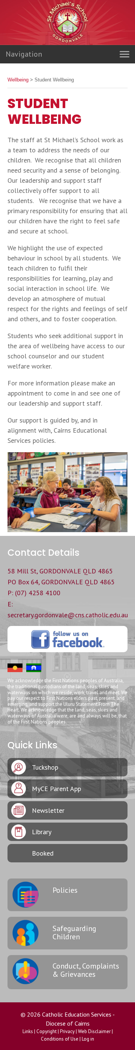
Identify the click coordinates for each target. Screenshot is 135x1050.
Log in (88, 1039)
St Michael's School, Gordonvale (67, 37)
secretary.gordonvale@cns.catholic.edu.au (68, 615)
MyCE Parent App (56, 788)
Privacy (67, 1031)
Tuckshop (45, 767)
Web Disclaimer (94, 1031)
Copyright (46, 1031)
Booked (43, 853)
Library (41, 831)
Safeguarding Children (74, 933)
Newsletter (48, 810)
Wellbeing (18, 80)
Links (27, 1031)
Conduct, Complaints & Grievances (85, 970)
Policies (65, 890)
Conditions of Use (59, 1039)
